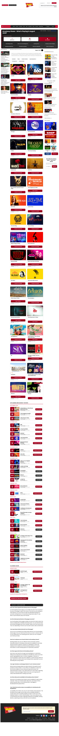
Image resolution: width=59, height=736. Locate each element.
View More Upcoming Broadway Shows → (18, 562)
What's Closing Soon (50, 46)
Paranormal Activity (15, 317)
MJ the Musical (31, 243)
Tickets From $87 (18, 377)
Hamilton (30, 169)
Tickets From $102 (18, 117)
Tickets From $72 (18, 136)
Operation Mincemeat (33, 280)
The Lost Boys (31, 225)
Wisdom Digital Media (37, 719)
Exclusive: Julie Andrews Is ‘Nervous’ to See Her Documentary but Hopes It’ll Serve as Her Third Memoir (5, 57)
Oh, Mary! (13, 280)
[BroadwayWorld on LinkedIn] (46, 716)
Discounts (55, 153)
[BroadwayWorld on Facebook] (41, 716)
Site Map (53, 718)
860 (29, 75)
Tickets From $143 (18, 264)
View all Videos (47, 118)
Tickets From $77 (35, 379)
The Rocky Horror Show (33, 317)
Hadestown (13, 169)
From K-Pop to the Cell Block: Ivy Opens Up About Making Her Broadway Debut (50, 106)
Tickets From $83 (18, 209)
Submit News (44, 718)
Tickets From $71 (18, 153)
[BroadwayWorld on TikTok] (49, 716)
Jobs (26, 26)
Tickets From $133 (18, 228)
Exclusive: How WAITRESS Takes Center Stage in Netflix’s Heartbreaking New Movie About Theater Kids (5, 80)
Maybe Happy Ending (15, 243)
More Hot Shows (47, 154)
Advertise (29, 718)
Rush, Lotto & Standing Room (23, 43)
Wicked (29, 393)
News (14, 26)
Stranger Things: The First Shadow (33, 356)
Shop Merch (5, 5)
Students (30, 26)
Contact (36, 718)
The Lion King (14, 225)
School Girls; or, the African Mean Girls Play (34, 337)
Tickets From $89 (35, 211)
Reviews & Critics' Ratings (50, 43)
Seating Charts (36, 43)
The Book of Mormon (15, 113)
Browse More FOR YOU (51, 81)
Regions (49, 718)
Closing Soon (14, 61)
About (32, 718)
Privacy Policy (52, 719)
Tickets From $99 (35, 398)
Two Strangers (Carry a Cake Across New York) (34, 375)
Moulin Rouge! (14, 261)
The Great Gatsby (32, 150)
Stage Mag (41, 26)
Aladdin (29, 94)
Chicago (13, 131)
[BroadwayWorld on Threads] (51, 716)
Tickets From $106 (35, 246)
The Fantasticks (31, 131)
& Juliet (12, 75)
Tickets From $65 (18, 246)
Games (36, 26)
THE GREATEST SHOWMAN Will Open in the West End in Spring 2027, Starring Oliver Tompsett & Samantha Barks (5, 68)
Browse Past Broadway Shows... (19, 598)
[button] (56, 26)
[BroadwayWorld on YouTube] (54, 716)
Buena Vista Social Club (33, 113)
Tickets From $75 (35, 99)
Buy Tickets (18, 80)
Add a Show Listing (12, 5)
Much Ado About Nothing (33, 261)
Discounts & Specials (36, 46)
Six (11, 355)
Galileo (12, 150)
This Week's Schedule (23, 46)
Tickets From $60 (35, 283)
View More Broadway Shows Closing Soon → (19, 594)
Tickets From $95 (18, 192)
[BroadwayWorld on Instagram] (44, 716)
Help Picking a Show (9, 43)
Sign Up (51, 711)
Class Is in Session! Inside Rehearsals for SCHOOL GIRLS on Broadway (50, 114)
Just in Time (30, 206)
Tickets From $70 (18, 359)
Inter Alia (13, 206)
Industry (20, 26)
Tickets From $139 (18, 172)
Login (53, 26)
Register (47, 26)
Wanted (12, 393)
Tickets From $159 (35, 302)
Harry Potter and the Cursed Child (17, 188)
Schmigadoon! (14, 336)
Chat (24, 26)
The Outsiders (31, 298)
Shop (33, 26)
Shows (17, 26)
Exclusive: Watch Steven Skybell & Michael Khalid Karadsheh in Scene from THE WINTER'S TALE (51, 90)
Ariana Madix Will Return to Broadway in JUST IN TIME (5, 90)
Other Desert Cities (15, 298)
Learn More (38, 471)
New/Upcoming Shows (9, 46)
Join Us (40, 718)
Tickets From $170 (35, 172)
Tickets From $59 (35, 117)
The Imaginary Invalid (32, 187)
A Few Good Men (14, 94)
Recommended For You (49, 51)
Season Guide (21, 61)
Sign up (54, 166)
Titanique (13, 374)
